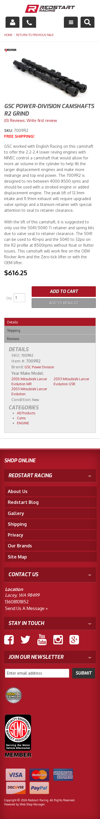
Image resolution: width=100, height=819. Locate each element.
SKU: (9, 130)
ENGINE (23, 423)
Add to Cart (64, 291)
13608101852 (17, 601)
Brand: (17, 366)
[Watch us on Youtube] (42, 639)
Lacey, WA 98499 (22, 595)
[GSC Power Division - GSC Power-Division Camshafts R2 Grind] (50, 51)
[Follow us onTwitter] (25, 639)
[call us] (29, 22)
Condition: (21, 399)
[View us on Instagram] (58, 639)
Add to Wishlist (64, 303)
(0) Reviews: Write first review (30, 120)
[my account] (12, 22)
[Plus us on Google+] (74, 639)
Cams (21, 418)
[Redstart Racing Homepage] (50, 9)
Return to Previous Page (35, 35)
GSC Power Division (39, 367)
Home (8, 35)
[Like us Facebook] (9, 639)
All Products (26, 413)
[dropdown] (71, 22)
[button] (87, 22)
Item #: (18, 361)
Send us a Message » (26, 608)
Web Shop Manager (32, 804)
